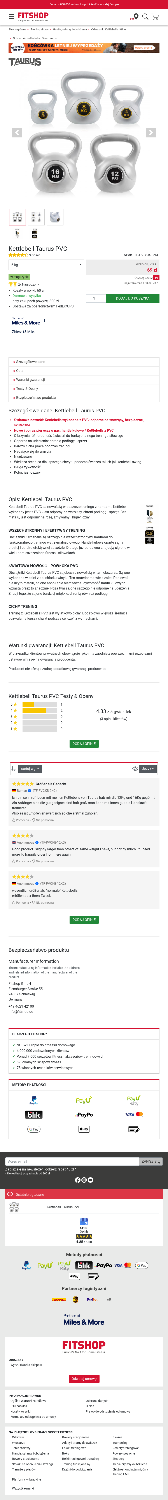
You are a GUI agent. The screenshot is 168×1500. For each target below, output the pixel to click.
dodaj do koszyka (132, 298)
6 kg (14, 265)
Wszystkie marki (23, 1488)
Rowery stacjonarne (75, 1437)
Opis (19, 371)
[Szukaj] (145, 17)
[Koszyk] (156, 17)
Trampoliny (120, 1443)
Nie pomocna (44, 820)
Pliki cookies (18, 1406)
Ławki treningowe (74, 1448)
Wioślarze (18, 1443)
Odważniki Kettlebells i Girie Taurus (35, 38)
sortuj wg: (28, 769)
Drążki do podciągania (77, 1469)
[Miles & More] (84, 1319)
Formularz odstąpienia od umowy (33, 1417)
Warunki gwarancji (30, 380)
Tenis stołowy (21, 1448)
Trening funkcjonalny (76, 1464)
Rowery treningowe (125, 1448)
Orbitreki (18, 1437)
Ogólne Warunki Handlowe (28, 1401)
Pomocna (22, 820)
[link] (34, 1100)
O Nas (90, 1406)
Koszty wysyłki (20, 1411)
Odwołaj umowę (84, 1379)
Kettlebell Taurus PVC (63, 1207)
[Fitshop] (33, 17)
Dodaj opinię (84, 744)
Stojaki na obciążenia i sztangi (32, 1464)
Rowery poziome (123, 1453)
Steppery (118, 1459)
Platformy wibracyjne (26, 1479)
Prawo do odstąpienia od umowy (108, 1411)
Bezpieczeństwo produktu (36, 398)
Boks (65, 1453)
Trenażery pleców (24, 1469)
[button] (17, 217)
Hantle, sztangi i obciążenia (70, 29)
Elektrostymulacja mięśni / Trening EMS (130, 1472)
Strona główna (17, 29)
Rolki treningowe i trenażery (81, 1459)
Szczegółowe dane (30, 362)
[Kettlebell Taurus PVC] (26, 1207)
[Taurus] (25, 62)
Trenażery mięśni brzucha (129, 1464)
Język (146, 769)
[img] (46, 320)
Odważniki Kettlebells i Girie (108, 29)
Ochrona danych (97, 1401)
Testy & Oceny (27, 389)
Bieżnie (117, 1437)
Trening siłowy (40, 29)
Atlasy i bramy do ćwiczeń (79, 1443)
